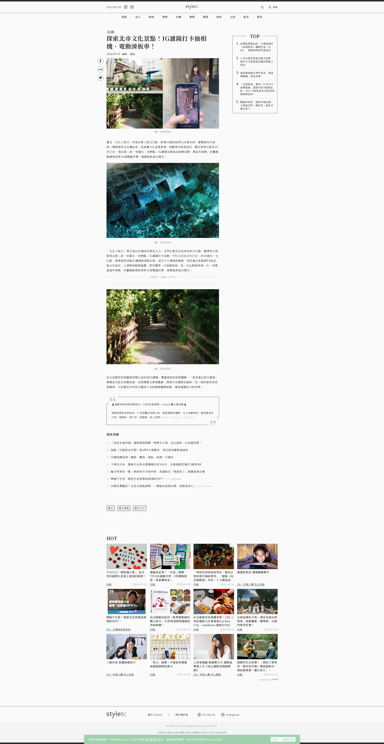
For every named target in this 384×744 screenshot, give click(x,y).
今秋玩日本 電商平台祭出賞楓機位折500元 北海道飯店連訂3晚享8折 (156, 464)
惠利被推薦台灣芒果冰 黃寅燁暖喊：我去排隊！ (256, 75)
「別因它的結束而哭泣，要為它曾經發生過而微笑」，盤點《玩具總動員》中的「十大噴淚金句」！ (213, 576)
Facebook (208, 714)
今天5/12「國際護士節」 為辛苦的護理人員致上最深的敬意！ (126, 574)
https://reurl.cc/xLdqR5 (177, 417)
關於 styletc (155, 714)
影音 (246, 17)
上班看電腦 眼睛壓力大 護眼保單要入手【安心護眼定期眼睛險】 (213, 666)
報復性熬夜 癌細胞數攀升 (253, 572)
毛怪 (232, 17)
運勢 (205, 17)
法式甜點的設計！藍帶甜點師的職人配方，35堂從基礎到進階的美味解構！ (170, 621)
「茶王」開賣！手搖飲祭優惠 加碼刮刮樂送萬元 (170, 664)
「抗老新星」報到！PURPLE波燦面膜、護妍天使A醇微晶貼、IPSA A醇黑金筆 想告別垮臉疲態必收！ (257, 89)
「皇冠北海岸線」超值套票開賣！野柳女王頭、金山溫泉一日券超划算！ (156, 443)
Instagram (232, 714)
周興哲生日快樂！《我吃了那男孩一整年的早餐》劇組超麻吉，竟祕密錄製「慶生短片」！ (257, 666)
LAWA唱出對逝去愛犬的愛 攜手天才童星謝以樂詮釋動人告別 (256, 61)
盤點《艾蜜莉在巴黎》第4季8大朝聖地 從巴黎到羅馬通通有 (149, 450)
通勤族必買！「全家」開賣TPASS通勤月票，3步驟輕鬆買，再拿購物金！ (168, 576)
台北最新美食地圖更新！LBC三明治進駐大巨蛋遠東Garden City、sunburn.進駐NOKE (214, 621)
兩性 (219, 17)
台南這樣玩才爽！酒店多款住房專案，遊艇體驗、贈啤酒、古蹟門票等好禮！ (257, 621)
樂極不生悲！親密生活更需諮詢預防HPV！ (126, 619)
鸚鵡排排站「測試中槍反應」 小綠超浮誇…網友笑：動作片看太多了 (257, 105)
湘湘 (132, 54)
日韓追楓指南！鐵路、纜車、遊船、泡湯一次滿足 (142, 457)
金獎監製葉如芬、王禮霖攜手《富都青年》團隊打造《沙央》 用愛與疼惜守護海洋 (256, 47)
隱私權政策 (151, 739)
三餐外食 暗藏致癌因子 (121, 662)
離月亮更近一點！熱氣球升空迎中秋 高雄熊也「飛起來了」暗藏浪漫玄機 (158, 471)
